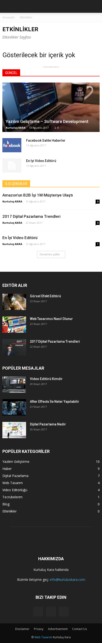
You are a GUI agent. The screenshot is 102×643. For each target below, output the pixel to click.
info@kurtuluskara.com (67, 579)
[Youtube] (64, 611)
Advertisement (58, 629)
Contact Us (79, 629)
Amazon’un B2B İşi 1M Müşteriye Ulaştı (37, 195)
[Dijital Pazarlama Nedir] (14, 430)
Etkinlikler (9, 511)
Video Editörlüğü (14, 490)
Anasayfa (8, 17)
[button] (95, 6)
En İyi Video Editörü (41, 161)
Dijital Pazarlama (15, 475)
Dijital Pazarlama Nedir (48, 424)
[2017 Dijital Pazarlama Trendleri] (14, 347)
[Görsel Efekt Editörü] (14, 302)
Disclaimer (22, 629)
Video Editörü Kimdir (46, 379)
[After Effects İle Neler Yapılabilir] (14, 407)
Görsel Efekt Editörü (45, 296)
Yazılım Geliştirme (15, 461)
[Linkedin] (38, 611)
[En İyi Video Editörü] (11, 165)
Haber (7, 468)
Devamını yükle (50, 254)
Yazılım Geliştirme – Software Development (47, 121)
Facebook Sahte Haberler (45, 140)
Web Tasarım (12, 483)
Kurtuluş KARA (16, 127)
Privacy (38, 629)
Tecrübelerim (12, 497)
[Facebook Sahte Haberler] (11, 145)
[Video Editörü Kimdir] (14, 384)
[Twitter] (51, 611)
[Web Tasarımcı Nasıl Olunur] (14, 324)
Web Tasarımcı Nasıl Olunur (51, 319)
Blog (5, 504)
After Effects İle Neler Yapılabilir (54, 401)
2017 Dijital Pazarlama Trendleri (31, 216)
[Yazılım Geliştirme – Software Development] (51, 107)
